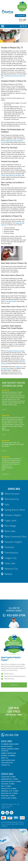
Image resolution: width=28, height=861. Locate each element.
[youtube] (23, 26)
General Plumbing (8, 755)
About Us (4, 758)
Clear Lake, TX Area (8, 777)
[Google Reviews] (22, 21)
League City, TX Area (8, 788)
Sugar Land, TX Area (8, 798)
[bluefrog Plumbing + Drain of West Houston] (7, 11)
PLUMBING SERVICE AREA (9, 744)
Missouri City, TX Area (9, 793)
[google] (26, 26)
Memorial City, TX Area (9, 791)
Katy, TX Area (6, 786)
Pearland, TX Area (8, 796)
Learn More (14, 685)
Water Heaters (6, 746)
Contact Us (5, 765)
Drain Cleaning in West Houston (10, 750)
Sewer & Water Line (8, 753)
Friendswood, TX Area (9, 779)
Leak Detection (7, 763)
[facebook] (21, 26)
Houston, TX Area (8, 784)
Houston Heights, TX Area (11, 781)
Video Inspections (8, 760)
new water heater (11, 301)
